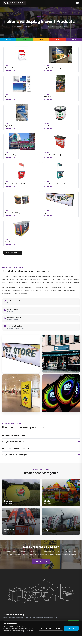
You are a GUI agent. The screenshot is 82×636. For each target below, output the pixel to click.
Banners (41, 39)
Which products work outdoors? (16, 448)
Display (74, 39)
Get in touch (40, 561)
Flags (57, 39)
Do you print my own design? (14, 455)
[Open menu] (77, 3)
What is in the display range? (14, 435)
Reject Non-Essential (50, 628)
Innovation (8, 39)
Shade (24, 39)
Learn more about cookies (20, 633)
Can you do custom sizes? (13, 442)
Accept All (71, 628)
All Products (13, 252)
